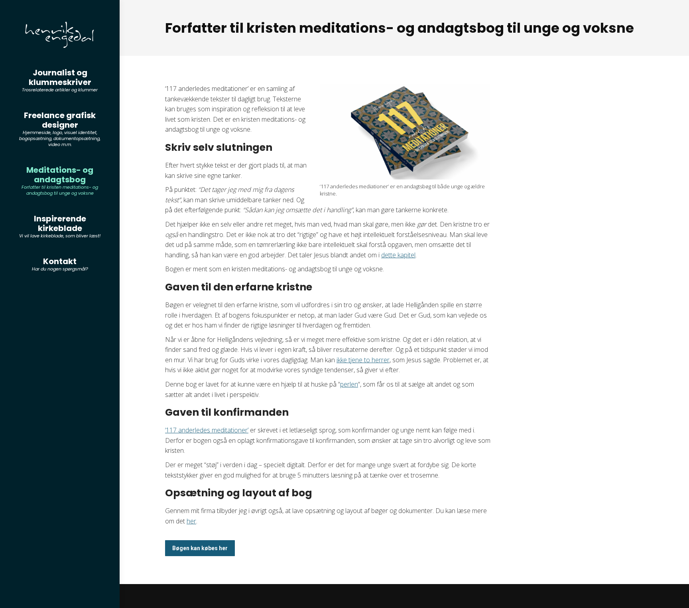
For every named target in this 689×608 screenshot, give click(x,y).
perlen (349, 384)
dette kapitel (398, 255)
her (191, 521)
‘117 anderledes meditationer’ (206, 430)
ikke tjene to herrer (363, 359)
